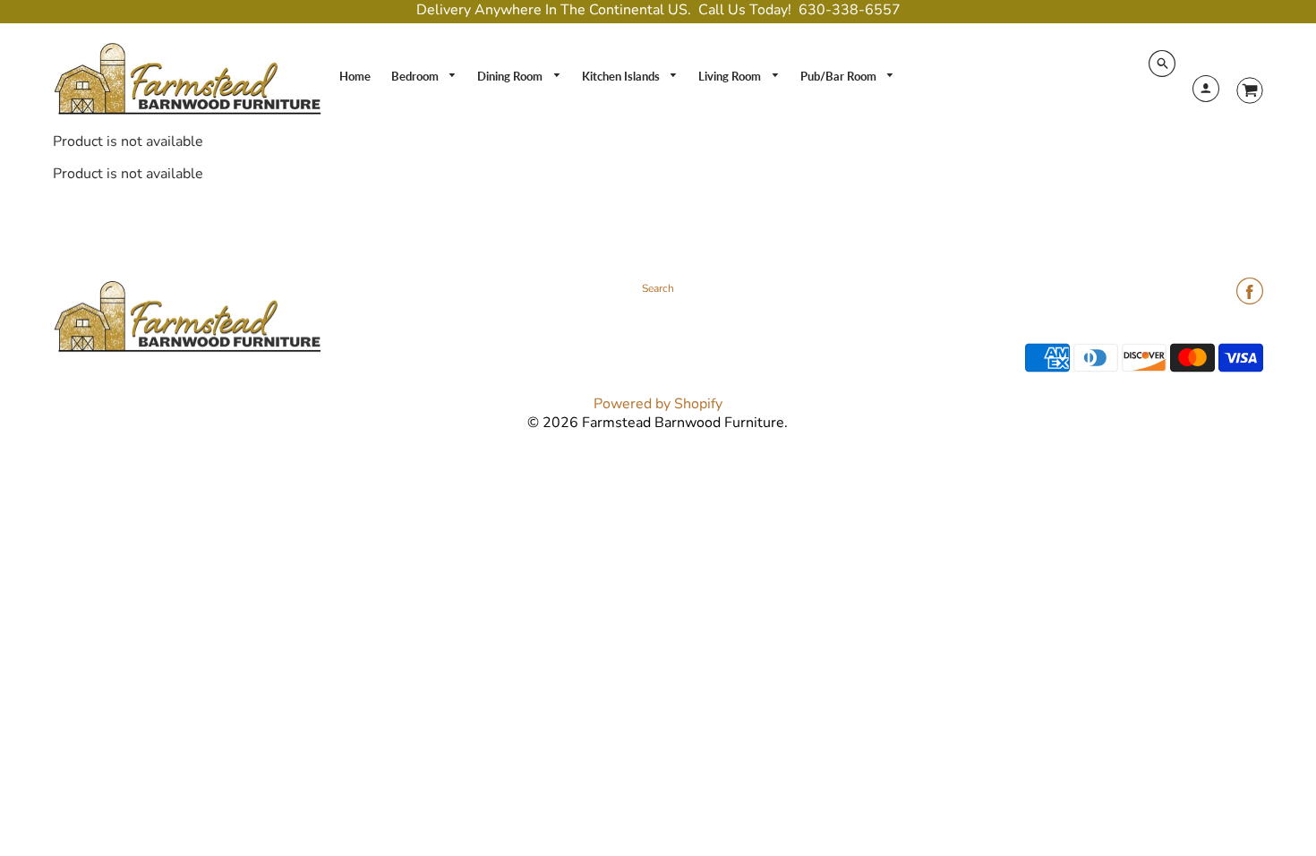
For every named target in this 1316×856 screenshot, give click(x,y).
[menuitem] (355, 76)
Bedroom (416, 76)
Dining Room (511, 76)
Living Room (731, 76)
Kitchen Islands (622, 76)
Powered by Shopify (658, 404)
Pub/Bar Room (839, 76)
